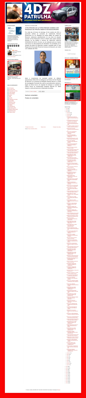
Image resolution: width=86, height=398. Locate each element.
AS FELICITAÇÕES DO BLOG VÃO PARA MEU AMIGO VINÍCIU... (73, 150)
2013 (67, 381)
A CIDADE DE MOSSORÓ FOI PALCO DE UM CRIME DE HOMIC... (72, 308)
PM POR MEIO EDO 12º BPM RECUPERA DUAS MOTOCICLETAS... (72, 225)
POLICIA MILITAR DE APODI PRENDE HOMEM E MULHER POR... (72, 291)
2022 (67, 368)
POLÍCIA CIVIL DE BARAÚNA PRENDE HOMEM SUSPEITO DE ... (72, 244)
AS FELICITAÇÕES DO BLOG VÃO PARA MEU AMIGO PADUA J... (73, 247)
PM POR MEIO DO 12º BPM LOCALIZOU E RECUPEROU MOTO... (72, 188)
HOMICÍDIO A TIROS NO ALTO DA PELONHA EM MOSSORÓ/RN (72, 256)
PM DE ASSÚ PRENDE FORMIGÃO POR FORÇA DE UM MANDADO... (72, 350)
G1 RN (10, 98)
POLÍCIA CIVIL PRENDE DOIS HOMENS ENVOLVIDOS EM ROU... (72, 304)
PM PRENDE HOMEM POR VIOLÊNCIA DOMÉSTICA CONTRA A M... (71, 264)
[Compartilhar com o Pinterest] (44, 91)
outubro (68, 115)
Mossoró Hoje (12, 102)
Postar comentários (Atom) (32, 128)
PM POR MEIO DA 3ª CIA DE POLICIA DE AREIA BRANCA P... (73, 158)
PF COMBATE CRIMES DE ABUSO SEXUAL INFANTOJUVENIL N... (73, 126)
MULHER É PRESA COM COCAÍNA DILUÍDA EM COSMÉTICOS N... (71, 343)
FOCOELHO (12, 106)
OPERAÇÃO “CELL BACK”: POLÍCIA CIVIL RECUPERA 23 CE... (72, 311)
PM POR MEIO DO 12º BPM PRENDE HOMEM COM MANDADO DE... (71, 253)
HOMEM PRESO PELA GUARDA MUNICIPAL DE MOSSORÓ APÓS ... (72, 179)
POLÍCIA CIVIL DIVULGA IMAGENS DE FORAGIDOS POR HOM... (72, 301)
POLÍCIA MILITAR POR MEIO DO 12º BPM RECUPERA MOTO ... (72, 275)
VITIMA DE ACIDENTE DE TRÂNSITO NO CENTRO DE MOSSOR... (72, 183)
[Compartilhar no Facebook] (42, 91)
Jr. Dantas (31, 91)
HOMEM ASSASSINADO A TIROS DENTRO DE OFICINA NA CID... (72, 216)
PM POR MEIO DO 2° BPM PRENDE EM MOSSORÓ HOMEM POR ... (71, 155)
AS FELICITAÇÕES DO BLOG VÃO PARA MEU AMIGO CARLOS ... (73, 191)
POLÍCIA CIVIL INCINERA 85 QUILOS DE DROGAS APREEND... (71, 132)
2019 (67, 372)
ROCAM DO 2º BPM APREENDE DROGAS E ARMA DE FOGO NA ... (73, 314)
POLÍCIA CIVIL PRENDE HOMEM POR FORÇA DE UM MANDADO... (72, 298)
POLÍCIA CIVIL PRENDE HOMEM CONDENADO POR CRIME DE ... (72, 281)
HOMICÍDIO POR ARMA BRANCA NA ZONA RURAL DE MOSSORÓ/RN (72, 259)
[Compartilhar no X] (41, 91)
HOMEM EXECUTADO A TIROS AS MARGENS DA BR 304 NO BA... (73, 337)
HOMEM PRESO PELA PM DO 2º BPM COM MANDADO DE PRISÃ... (72, 325)
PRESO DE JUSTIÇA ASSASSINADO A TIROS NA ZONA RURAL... (72, 218)
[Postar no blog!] (40, 91)
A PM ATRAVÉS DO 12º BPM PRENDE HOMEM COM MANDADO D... (71, 322)
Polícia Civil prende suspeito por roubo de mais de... (72, 167)
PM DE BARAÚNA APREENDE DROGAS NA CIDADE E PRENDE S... (72, 145)
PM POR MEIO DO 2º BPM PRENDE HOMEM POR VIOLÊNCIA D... (71, 288)
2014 (67, 379)
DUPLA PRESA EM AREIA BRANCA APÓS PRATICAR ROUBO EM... (72, 136)
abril (67, 360)
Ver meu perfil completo (11, 56)
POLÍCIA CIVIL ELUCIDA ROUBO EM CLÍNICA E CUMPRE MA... (72, 186)
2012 (67, 382)
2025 (67, 110)
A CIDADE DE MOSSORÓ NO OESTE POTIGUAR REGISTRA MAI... (72, 123)
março (68, 361)
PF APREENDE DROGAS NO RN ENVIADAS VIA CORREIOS (72, 121)
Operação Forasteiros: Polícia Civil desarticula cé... (72, 271)
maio (68, 358)
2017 (67, 375)
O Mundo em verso (13, 99)
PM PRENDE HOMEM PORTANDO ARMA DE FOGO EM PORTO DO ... (72, 332)
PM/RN (10, 105)
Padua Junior (12, 112)
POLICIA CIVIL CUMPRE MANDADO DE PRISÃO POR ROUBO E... (72, 235)
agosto (68, 354)
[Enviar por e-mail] (39, 91)
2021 (67, 369)
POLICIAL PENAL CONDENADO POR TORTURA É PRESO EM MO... (72, 347)
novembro (68, 114)
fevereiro (68, 363)
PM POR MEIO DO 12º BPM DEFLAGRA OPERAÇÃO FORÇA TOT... (71, 222)
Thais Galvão (12, 92)
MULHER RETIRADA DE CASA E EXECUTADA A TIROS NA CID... (72, 139)
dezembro (68, 112)
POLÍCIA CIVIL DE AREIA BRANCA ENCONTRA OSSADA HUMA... (73, 317)
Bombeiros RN (12, 107)
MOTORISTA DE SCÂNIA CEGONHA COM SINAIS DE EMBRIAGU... (72, 170)
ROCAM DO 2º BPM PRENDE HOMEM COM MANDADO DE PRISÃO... (72, 340)
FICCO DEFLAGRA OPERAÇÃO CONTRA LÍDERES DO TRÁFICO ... (72, 232)
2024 (67, 111)
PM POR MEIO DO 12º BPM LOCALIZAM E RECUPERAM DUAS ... (72, 197)
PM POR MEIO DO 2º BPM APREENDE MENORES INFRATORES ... (71, 250)
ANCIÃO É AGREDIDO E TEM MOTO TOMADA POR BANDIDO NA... (73, 228)
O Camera (11, 88)
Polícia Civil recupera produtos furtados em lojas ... (72, 148)
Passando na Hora (13, 90)
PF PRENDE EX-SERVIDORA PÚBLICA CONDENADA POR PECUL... (72, 241)
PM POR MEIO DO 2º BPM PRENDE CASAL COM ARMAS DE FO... (72, 194)
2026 (67, 108)
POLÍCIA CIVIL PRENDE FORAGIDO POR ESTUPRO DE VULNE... (72, 285)
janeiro (68, 364)
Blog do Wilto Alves (13, 109)
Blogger (59, 389)
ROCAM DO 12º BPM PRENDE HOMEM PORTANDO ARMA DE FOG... (72, 164)
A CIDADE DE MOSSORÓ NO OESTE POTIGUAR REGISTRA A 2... (72, 118)
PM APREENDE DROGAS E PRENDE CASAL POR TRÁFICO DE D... (71, 173)
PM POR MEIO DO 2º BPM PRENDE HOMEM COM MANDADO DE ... (71, 329)
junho (68, 357)
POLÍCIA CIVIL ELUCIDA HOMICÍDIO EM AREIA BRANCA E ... (73, 129)
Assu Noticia (12, 103)
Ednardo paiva (12, 110)
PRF (10, 96)
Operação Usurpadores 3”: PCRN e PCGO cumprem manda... (72, 273)
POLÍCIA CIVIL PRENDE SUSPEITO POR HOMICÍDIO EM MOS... (72, 141)
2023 (67, 366)
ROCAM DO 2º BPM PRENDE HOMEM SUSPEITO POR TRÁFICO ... (72, 204)
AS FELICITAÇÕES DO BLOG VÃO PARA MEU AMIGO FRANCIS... (73, 152)
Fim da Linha (12, 89)
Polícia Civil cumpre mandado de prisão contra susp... (72, 262)
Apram (10, 95)
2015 (67, 378)
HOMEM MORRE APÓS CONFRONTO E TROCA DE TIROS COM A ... (72, 176)
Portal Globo (12, 93)
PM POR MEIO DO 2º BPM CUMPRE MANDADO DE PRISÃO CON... (71, 161)
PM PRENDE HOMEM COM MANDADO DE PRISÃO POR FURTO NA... (72, 207)
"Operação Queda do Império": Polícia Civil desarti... (72, 238)
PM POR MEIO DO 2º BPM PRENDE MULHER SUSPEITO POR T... (72, 201)
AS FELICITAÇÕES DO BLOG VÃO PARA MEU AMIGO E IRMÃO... (73, 320)
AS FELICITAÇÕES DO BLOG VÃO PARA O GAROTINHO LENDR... (73, 214)
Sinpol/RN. (11, 100)
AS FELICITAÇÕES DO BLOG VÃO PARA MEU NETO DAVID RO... (73, 335)
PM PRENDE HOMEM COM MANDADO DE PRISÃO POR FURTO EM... (72, 210)
